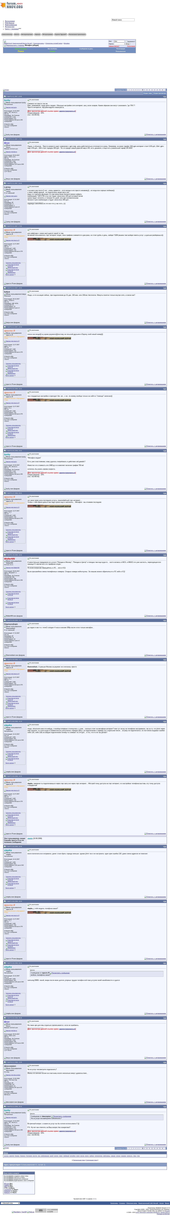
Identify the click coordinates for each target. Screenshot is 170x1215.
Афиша (37, 34)
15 (160, 90)
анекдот (11, 1156)
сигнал (118, 1156)
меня (78, 1156)
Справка (122, 1203)
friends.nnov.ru (165, 1212)
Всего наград (10, 274)
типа (134, 1156)
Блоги (17, 34)
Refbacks (7, 1192)
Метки (6, 1153)
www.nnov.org (7, 34)
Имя (110, 41)
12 (152, 90)
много (87, 1156)
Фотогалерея (10, 21)
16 (162, 90)
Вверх (167, 1203)
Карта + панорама (12, 29)
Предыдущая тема (79, 1160)
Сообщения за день (86, 48)
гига (39, 1156)
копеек (56, 1156)
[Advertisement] (48, 60)
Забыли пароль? (114, 46)
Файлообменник (11, 25)
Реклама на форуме (163, 1214)
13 (154, 90)
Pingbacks (7, 1191)
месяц (82, 1156)
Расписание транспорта (77, 34)
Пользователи (121, 51)
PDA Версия (9, 23)
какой (51, 1156)
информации (45, 1156)
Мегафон (67, 43)
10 (147, 90)
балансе (22, 1156)
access (6, 1156)
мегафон (73, 1156)
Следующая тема (91, 1160)
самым (113, 1156)
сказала (123, 1156)
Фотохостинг (9, 27)
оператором (98, 1156)
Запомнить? (131, 41)
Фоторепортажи (26, 34)
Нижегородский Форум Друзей (22, 43)
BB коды (6, 1183)
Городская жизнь (38, 43)
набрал (91, 1156)
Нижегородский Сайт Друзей (148, 1203)
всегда (35, 1156)
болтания (29, 1156)
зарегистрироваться (67, 111)
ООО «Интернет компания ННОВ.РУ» (148, 1212)
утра (138, 1156)
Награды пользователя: (13, 263)
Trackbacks (7, 1189)
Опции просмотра (159, 93)
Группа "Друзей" (60, 34)
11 (149, 90)
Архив (161, 1203)
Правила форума (21, 48)
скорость (129, 1156)
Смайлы (6, 1185)
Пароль (111, 44)
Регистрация (131, 46)
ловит (60, 1156)
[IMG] (5, 1186)
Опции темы (147, 93)
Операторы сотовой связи (54, 43)
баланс (17, 1156)
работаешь (106, 1156)
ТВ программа (47, 34)
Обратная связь (131, 1203)
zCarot (168, 1211)
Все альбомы (52, 48)
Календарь (114, 1203)
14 (157, 90)
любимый (66, 1156)
